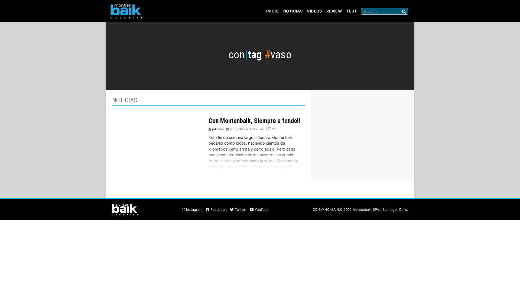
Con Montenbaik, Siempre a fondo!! (254, 121)
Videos (314, 11)
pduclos (218, 129)
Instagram (193, 210)
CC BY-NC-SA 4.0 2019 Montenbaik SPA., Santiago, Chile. (360, 210)
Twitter (240, 210)
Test (351, 11)
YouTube (260, 210)
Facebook (218, 210)
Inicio (272, 11)
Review (334, 11)
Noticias (293, 11)
